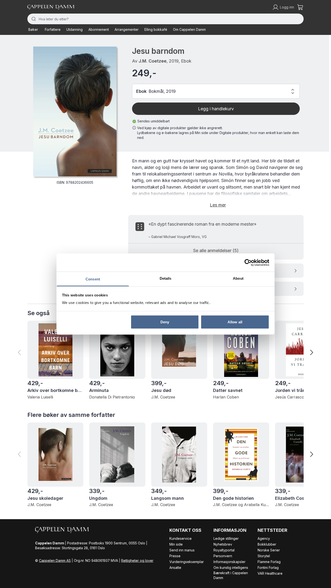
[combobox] (165, 19)
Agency (264, 538)
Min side (176, 544)
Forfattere (53, 29)
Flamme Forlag (269, 562)
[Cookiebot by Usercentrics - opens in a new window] (248, 262)
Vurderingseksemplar (186, 562)
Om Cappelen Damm (189, 29)
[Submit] (33, 19)
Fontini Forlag (268, 567)
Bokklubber (267, 544)
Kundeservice (180, 538)
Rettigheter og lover (137, 560)
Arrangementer (127, 29)
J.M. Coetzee (152, 61)
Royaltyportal (224, 550)
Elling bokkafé (155, 29)
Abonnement (98, 29)
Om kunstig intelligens (230, 567)
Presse (175, 556)
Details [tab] (166, 278)
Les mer (218, 204)
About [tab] (238, 278)
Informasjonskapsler (229, 562)
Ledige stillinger (226, 538)
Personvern (222, 556)
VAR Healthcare (270, 573)
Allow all (235, 322)
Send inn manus (182, 550)
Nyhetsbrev (222, 544)
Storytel (264, 556)
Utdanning (74, 29)
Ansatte (175, 567)
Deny (164, 322)
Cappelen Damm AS (55, 560)
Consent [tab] (93, 279)
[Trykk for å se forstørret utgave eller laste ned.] (75, 111)
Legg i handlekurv (216, 108)
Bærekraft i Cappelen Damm (230, 575)
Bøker (33, 29)
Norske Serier (269, 550)
